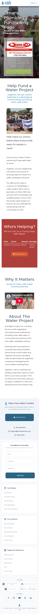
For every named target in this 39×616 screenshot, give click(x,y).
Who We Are (7, 492)
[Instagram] (13, 597)
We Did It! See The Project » (18, 71)
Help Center (21, 435)
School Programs (9, 536)
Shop (5, 567)
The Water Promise (9, 497)
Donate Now (21, 417)
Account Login (8, 571)
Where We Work (8, 501)
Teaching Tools (8, 559)
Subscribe (20, 475)
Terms (33, 608)
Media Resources (9, 555)
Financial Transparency (11, 509)
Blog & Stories (8, 563)
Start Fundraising (9, 524)
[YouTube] (19, 597)
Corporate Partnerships (10, 532)
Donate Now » (20, 254)
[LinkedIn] (30, 597)
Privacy (28, 608)
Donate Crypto (8, 540)
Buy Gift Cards (8, 528)
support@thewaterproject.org (21, 431)
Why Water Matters (9, 505)
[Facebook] (8, 597)
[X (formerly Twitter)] (25, 597)
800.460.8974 (20, 427)
